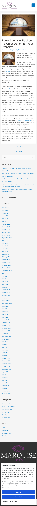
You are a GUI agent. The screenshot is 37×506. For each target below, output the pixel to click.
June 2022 (5, 344)
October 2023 (6, 300)
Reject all (18, 497)
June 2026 (5, 213)
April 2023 (5, 317)
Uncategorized (6, 417)
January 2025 (6, 259)
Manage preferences (10, 502)
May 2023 (5, 314)
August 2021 (5, 372)
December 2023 (6, 295)
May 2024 (5, 281)
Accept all (18, 492)
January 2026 (6, 227)
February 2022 (6, 355)
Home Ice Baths (6, 404)
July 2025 (5, 243)
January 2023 (6, 325)
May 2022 (5, 347)
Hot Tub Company (7, 409)
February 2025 (6, 257)
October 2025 (6, 235)
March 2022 (5, 352)
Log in (3, 427)
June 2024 (5, 279)
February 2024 (6, 289)
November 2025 (6, 232)
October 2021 (6, 366)
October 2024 (6, 268)
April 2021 (5, 383)
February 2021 (6, 388)
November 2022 (6, 331)
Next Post (19, 151)
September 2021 (6, 369)
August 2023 (5, 306)
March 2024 (5, 287)
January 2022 (6, 358)
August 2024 (5, 273)
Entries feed (5, 430)
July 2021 (4, 374)
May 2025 (5, 248)
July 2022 (5, 341)
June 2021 (5, 377)
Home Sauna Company (8, 50)
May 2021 (5, 380)
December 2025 (6, 229)
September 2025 (7, 238)
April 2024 (5, 284)
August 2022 (5, 339)
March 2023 (5, 320)
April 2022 (5, 350)
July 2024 (5, 276)
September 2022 (7, 336)
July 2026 (5, 210)
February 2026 (6, 224)
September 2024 (7, 270)
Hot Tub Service (6, 412)
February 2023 (6, 322)
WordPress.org (6, 436)
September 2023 (7, 303)
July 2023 (5, 309)
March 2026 (5, 221)
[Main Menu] (33, 5)
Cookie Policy (6, 487)
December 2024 (6, 262)
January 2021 (6, 391)
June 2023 (5, 311)
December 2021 (6, 361)
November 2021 (6, 363)
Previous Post (19, 147)
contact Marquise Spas (24, 120)
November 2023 (6, 298)
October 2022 (6, 333)
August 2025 (5, 240)
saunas (7, 71)
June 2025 (5, 246)
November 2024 (6, 265)
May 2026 (5, 216)
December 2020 (6, 393)
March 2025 (5, 254)
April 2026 (5, 218)
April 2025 (5, 251)
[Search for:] (18, 157)
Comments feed (6, 433)
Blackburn (10, 89)
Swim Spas (5, 415)
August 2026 (5, 207)
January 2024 (6, 292)
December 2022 (6, 328)
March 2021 (5, 385)
